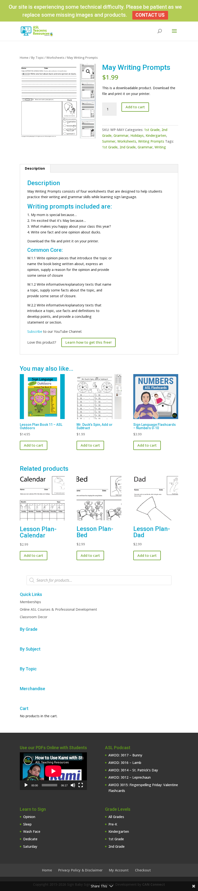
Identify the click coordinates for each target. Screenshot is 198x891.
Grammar (120, 135)
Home (24, 57)
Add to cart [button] (33, 445)
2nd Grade (128, 147)
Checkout (143, 870)
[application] (53, 771)
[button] (88, 71)
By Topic (37, 57)
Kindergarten (156, 135)
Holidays (137, 135)
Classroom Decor (33, 617)
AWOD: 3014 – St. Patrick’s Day (133, 770)
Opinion (29, 816)
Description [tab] (35, 168)
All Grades (116, 816)
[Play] (26, 785)
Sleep (27, 824)
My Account (119, 870)
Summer (108, 141)
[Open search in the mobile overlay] (99, 580)
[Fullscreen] (80, 785)
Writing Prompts (151, 141)
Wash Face (31, 831)
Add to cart (135, 106)
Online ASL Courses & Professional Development (58, 609)
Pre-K (112, 824)
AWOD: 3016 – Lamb (124, 762)
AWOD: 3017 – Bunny (125, 755)
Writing (160, 147)
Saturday (30, 846)
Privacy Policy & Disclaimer (80, 870)
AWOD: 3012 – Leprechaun (129, 777)
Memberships (30, 602)
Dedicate (30, 839)
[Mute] (73, 785)
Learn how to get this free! (88, 342)
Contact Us (150, 15)
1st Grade (152, 129)
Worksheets (55, 57)
